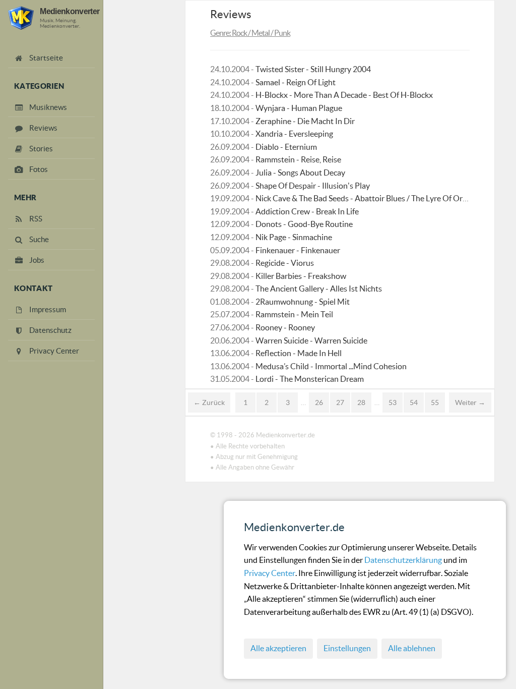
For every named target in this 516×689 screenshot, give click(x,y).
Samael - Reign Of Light (295, 82)
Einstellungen (347, 648)
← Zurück (209, 402)
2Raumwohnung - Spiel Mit (302, 301)
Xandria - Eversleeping (294, 133)
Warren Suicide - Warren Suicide (311, 340)
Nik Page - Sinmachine (293, 237)
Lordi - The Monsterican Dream (309, 378)
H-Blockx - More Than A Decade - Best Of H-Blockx (344, 94)
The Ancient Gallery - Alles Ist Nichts (318, 288)
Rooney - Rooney (285, 327)
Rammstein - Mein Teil (294, 314)
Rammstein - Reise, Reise (298, 159)
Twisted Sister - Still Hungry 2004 (313, 69)
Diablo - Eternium (286, 146)
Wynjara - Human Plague (298, 107)
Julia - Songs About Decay (300, 172)
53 (393, 402)
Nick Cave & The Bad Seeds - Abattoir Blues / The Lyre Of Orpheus (369, 198)
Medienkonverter (69, 11)
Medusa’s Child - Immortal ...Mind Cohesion (331, 366)
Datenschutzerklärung (403, 559)
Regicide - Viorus (284, 262)
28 (361, 402)
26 (319, 402)
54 (414, 402)
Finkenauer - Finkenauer (297, 250)
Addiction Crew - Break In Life (307, 211)
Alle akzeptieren (278, 648)
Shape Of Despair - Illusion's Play (312, 185)
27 (340, 402)
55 (435, 402)
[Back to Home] (21, 18)
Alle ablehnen (411, 648)
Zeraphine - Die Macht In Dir (305, 121)
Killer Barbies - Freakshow (300, 275)
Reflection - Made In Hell (298, 353)
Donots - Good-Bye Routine (304, 223)
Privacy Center (269, 573)
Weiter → (470, 402)
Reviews (230, 14)
